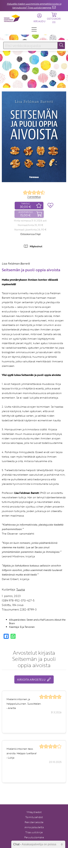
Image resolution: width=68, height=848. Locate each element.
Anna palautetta (34, 827)
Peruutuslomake (34, 837)
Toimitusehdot (34, 817)
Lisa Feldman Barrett (16, 263)
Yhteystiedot (34, 812)
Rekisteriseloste (34, 822)
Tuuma (20, 589)
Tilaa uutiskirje (34, 832)
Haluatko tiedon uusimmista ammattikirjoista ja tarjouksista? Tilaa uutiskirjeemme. (34, 5)
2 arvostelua (34, 197)
